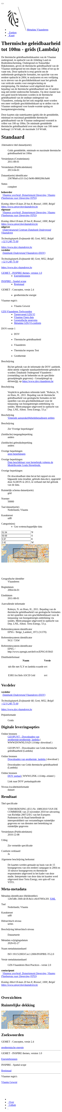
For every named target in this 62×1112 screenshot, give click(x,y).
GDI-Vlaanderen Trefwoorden (16, 311)
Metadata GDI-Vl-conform (27, 323)
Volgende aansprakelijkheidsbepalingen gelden (31, 418)
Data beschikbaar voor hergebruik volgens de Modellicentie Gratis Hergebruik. (30, 464)
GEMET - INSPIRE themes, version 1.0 (21, 273)
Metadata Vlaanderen (37, 29)
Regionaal (19, 284)
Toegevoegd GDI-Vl (24, 314)
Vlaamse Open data (24, 317)
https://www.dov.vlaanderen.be (16, 247)
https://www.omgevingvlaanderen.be (19, 206)
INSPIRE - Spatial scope (13, 281)
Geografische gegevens (25, 320)
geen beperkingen (16, 454)
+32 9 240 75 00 (9, 241)
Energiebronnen (22, 275)
